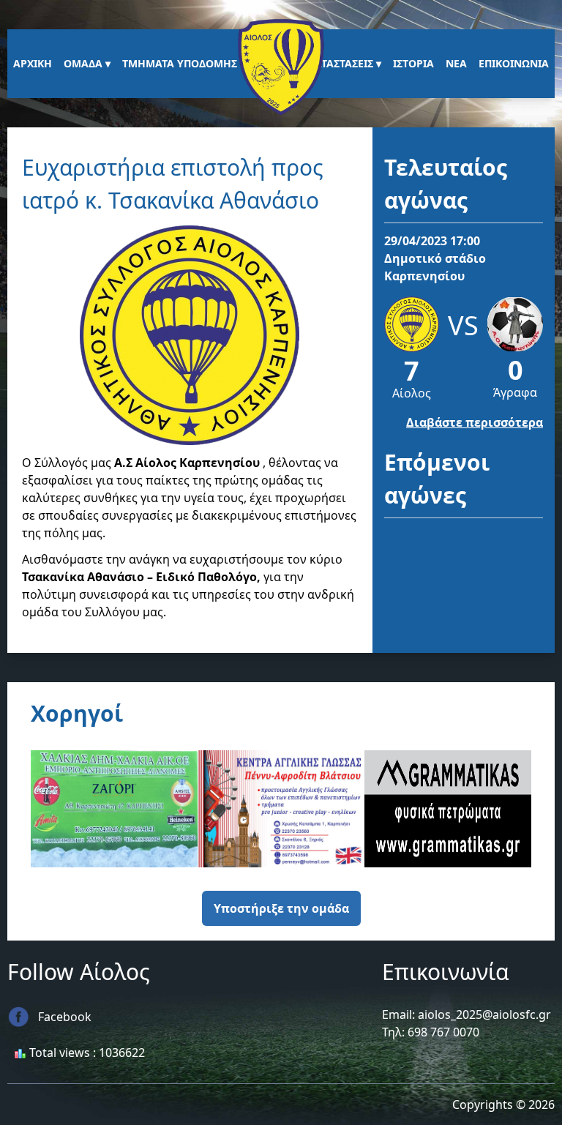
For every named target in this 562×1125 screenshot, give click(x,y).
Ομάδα (83, 63)
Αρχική (32, 63)
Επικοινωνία (514, 63)
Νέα (456, 63)
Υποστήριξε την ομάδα (281, 908)
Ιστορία (413, 63)
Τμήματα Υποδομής (179, 63)
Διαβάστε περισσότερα (474, 422)
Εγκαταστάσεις (334, 63)
